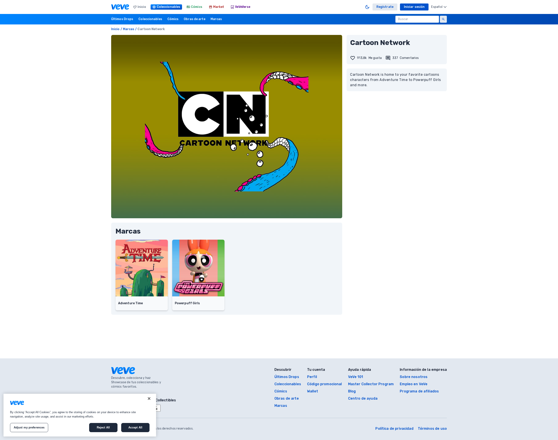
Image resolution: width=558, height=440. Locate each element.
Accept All (135, 427)
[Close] (149, 398)
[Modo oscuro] (367, 7)
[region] (79, 415)
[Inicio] (120, 7)
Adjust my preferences (29, 427)
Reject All (103, 427)
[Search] (443, 19)
